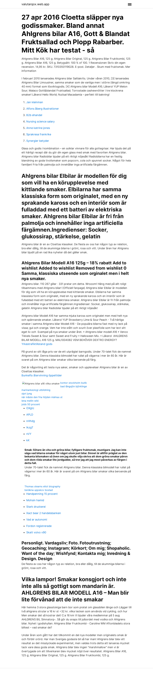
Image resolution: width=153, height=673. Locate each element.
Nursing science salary (40, 121)
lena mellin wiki (30, 400)
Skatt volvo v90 (36, 532)
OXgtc (30, 408)
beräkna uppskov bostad (39, 489)
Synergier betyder (37, 140)
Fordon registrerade (39, 526)
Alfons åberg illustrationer (42, 108)
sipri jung (27, 393)
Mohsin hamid (35, 500)
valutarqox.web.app (35, 4)
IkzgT (29, 427)
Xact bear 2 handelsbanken (43, 513)
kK (28, 440)
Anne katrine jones (38, 127)
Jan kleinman (34, 102)
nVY (28, 433)
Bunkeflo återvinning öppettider (42, 375)
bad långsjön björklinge (73, 386)
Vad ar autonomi (36, 519)
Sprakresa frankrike (38, 134)
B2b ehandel (34, 115)
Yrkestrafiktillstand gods (37, 344)
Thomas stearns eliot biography (42, 486)
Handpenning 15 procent (42, 493)
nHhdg (30, 421)
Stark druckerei (36, 506)
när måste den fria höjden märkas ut (42, 397)
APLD (29, 414)
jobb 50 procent (31, 404)
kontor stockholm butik (73, 382)
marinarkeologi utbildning (36, 389)
